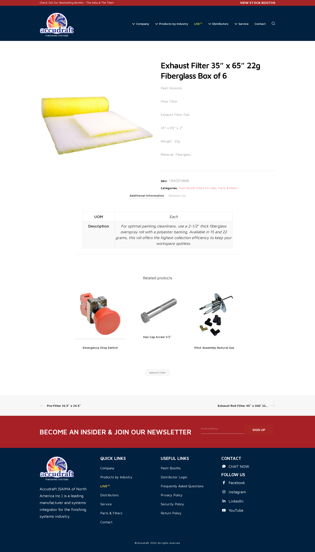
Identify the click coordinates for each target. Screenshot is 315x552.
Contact (106, 522)
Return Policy (171, 513)
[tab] (147, 195)
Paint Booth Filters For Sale (197, 188)
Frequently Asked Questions (182, 486)
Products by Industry (116, 477)
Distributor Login (174, 477)
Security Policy (172, 504)
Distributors (109, 495)
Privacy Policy (172, 495)
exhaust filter (157, 372)
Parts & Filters (227, 188)
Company (107, 468)
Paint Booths (171, 468)
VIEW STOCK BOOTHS (257, 2)
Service (106, 504)
